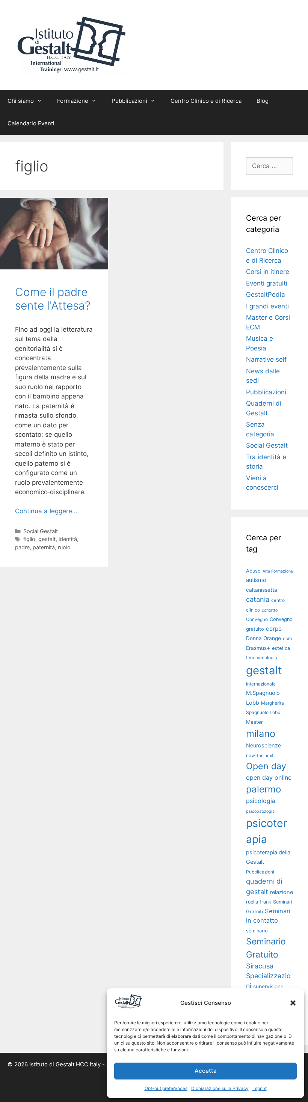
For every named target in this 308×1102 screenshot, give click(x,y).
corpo (274, 628)
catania (257, 599)
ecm (287, 638)
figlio (29, 539)
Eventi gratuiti (266, 283)
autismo (256, 580)
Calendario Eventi (31, 123)
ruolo (64, 547)
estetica (281, 648)
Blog (263, 100)
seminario (257, 931)
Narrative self (266, 359)
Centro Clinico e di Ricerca (206, 100)
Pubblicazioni (266, 392)
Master (254, 722)
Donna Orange (263, 638)
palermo (263, 789)
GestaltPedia (265, 294)
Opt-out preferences (166, 1088)
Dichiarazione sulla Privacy (220, 1088)
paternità (44, 547)
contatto (270, 610)
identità (68, 539)
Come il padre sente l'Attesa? (53, 298)
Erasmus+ (258, 648)
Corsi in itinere (267, 271)
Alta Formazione (278, 571)
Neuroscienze (263, 745)
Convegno (257, 619)
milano (260, 733)
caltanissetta (261, 590)
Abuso (253, 571)
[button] (293, 1003)
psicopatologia (260, 811)
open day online (268, 777)
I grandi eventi (267, 306)
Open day (266, 766)
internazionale (261, 684)
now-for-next (259, 755)
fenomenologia (261, 657)
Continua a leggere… (46, 511)
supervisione (268, 986)
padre (22, 547)
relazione (281, 892)
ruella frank (258, 902)
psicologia (260, 800)
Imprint (259, 1088)
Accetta (206, 1070)
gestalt (47, 539)
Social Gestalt (40, 531)
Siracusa (259, 966)
